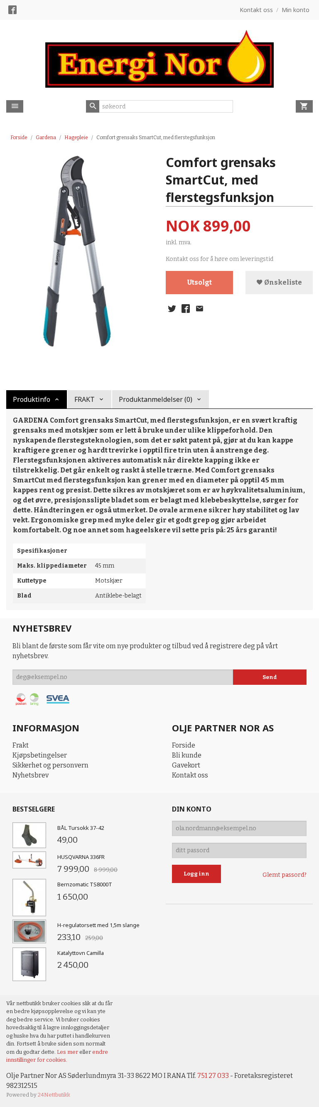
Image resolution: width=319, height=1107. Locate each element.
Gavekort (186, 765)
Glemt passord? (285, 874)
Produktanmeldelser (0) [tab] (155, 399)
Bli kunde (186, 755)
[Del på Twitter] (172, 309)
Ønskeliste (282, 282)
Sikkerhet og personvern (50, 765)
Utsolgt (199, 282)
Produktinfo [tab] (31, 399)
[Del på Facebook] (185, 309)
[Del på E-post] (199, 309)
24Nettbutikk (54, 1095)
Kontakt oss (190, 775)
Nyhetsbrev (30, 775)
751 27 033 (213, 1076)
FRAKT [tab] (84, 399)
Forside (18, 137)
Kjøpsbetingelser (39, 755)
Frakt (20, 745)
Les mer (68, 1052)
